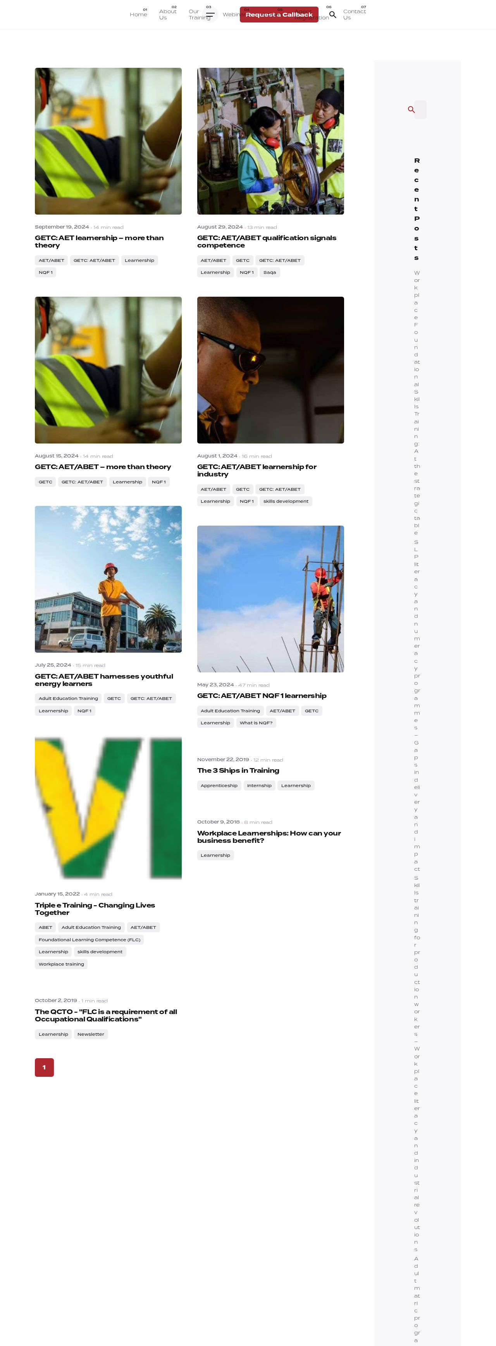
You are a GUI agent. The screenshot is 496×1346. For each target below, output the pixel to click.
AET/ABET (51, 260)
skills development (286, 501)
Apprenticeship (219, 785)
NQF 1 (46, 272)
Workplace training (61, 964)
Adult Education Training (68, 698)
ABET (45, 927)
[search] (411, 109)
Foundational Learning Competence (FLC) (89, 939)
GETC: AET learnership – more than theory (99, 241)
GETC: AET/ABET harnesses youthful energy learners (104, 680)
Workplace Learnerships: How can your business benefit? (269, 837)
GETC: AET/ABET (94, 260)
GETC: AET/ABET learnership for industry (257, 470)
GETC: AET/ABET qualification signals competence (267, 241)
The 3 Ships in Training (238, 770)
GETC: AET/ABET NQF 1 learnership (262, 696)
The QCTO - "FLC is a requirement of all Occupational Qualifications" (106, 1015)
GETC (243, 260)
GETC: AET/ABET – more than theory (103, 467)
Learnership (139, 260)
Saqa (270, 272)
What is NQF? (256, 722)
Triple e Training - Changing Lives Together (95, 909)
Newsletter (91, 1034)
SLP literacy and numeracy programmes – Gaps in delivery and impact (417, 705)
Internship (259, 785)
